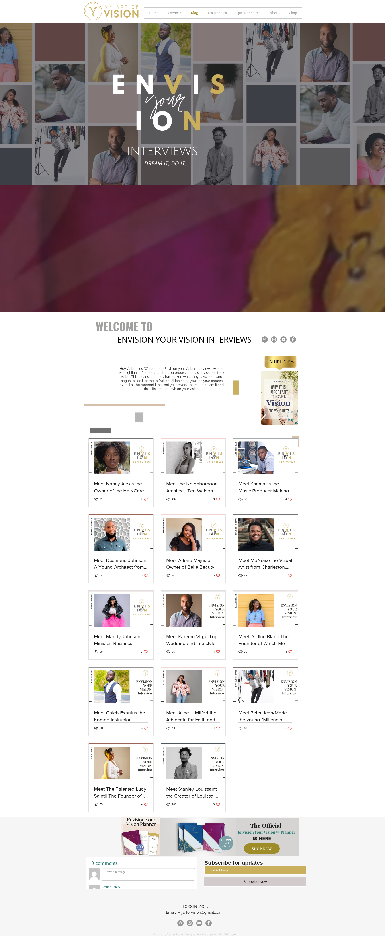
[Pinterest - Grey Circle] (265, 339)
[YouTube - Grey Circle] (283, 339)
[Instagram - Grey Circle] (274, 339)
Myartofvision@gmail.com (200, 912)
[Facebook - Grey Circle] (293, 339)
